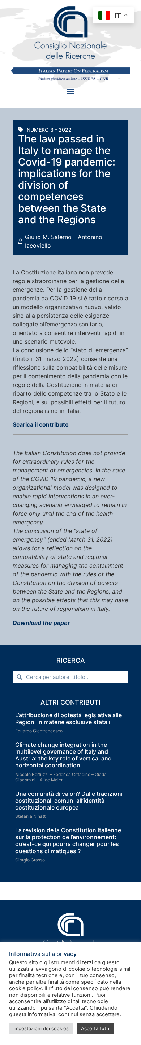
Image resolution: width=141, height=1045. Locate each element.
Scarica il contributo (41, 424)
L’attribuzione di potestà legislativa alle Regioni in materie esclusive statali (68, 718)
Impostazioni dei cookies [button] (41, 1028)
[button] (71, 91)
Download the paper (41, 622)
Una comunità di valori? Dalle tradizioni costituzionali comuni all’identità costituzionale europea (69, 800)
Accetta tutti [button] (95, 1028)
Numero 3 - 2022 (49, 130)
